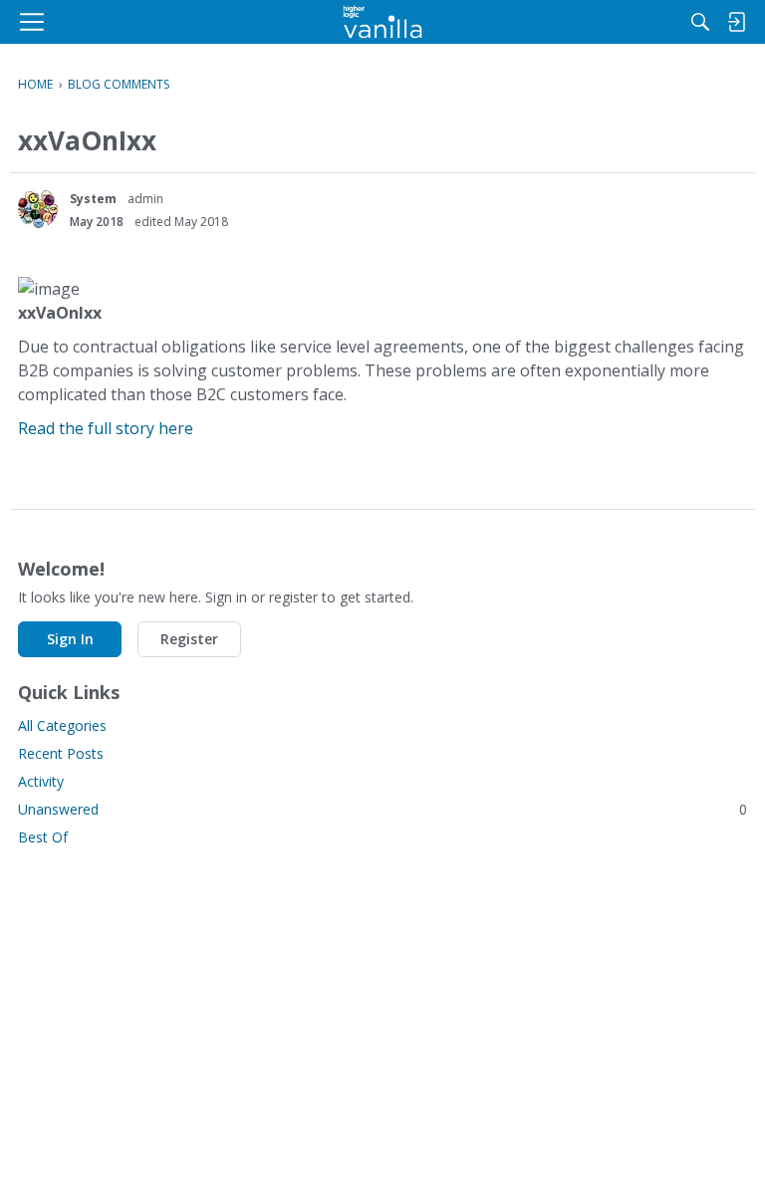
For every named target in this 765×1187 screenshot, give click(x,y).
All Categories (62, 725)
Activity (41, 781)
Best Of (43, 837)
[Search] (700, 22)
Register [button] (189, 638)
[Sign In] (736, 22)
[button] (38, 208)
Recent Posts (61, 753)
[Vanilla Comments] (383, 22)
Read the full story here (105, 428)
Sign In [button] (70, 638)
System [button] (93, 198)
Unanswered (382, 809)
